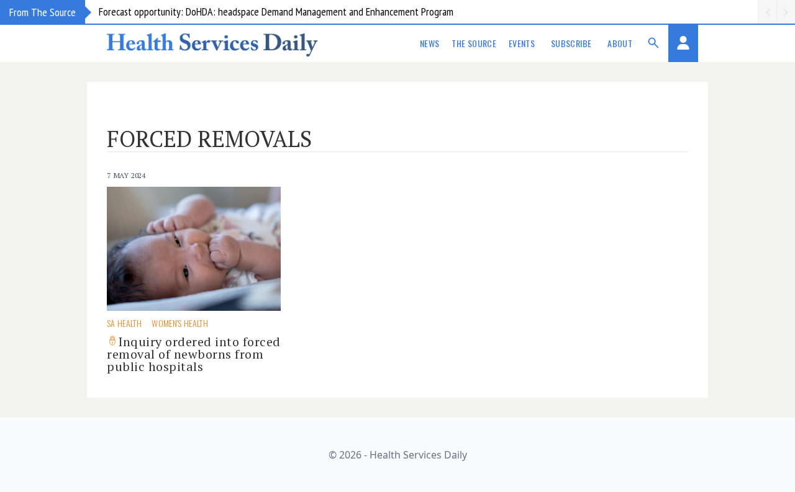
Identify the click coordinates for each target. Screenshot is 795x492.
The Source (474, 43)
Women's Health (180, 322)
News (429, 43)
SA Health (124, 322)
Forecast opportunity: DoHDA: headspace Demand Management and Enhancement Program (276, 11)
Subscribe (571, 43)
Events (522, 43)
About (619, 43)
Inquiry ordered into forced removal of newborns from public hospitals (194, 354)
